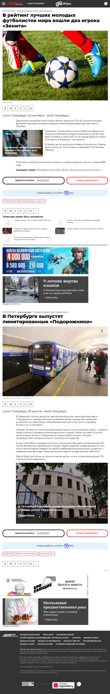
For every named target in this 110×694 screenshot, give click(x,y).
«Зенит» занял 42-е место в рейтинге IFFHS (85, 229)
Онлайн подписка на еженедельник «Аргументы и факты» (44, 638)
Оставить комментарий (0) (87, 180)
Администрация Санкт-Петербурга (17, 398)
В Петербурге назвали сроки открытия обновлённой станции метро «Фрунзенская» (57, 508)
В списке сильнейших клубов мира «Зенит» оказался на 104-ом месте (32, 238)
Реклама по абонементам (49, 641)
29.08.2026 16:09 (9, 312)
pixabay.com (8, 102)
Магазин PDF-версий (65, 635)
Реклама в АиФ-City (72, 641)
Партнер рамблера (43, 684)
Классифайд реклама (92, 641)
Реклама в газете (91, 638)
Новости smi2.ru (11, 304)
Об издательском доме (30, 635)
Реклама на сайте (27, 641)
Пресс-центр (48, 635)
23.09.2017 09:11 (9, 11)
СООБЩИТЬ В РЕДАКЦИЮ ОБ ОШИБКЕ (70, 644)
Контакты (76, 638)
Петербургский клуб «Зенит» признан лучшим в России (68, 170)
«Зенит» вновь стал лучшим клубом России (32, 220)
